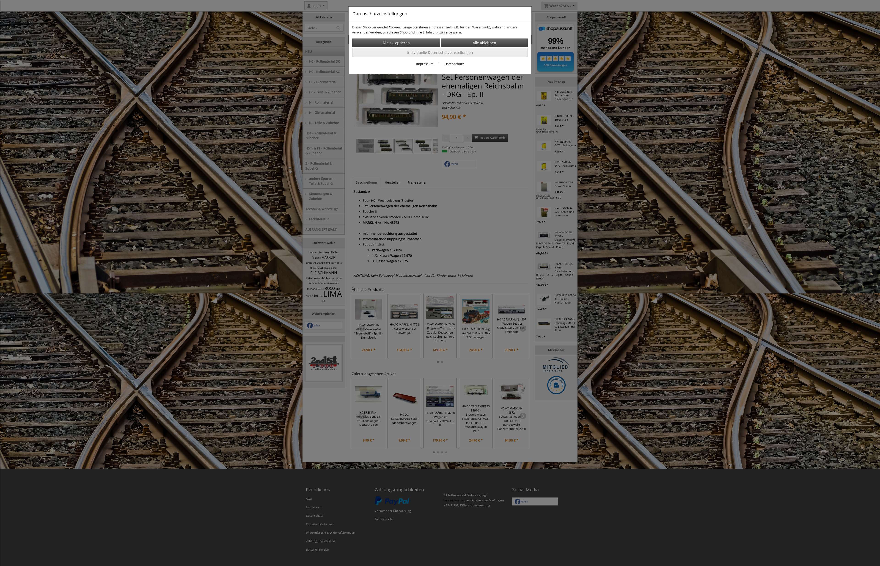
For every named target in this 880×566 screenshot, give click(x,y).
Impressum (425, 64)
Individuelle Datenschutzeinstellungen (440, 52)
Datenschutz (454, 64)
